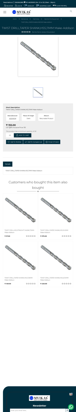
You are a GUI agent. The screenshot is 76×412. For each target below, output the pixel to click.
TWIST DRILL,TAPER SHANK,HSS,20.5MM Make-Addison (54, 279)
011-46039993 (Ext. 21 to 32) (35, 2)
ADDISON (12, 118)
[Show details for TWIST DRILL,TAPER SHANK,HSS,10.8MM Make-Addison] (20, 258)
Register (9, 6)
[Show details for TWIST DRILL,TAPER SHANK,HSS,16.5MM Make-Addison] (56, 210)
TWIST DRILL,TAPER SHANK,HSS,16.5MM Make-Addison (54, 231)
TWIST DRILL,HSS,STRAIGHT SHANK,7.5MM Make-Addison (19, 231)
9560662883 (19, 2)
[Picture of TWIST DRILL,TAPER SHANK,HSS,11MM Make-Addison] (38, 92)
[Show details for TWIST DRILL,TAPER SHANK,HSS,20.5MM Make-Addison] (56, 258)
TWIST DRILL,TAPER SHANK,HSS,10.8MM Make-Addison (19, 279)
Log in (19, 6)
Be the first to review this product (43, 32)
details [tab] (7, 164)
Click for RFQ (61, 5)
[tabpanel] (38, 170)
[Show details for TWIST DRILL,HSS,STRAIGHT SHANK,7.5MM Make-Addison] (20, 210)
